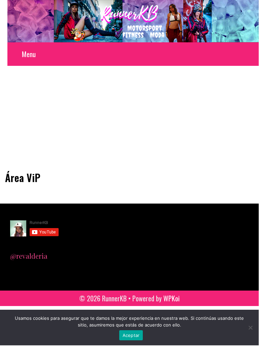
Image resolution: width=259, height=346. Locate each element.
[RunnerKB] (133, 20)
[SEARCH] (252, 54)
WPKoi (171, 298)
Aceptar (131, 335)
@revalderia (28, 255)
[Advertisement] (129, 116)
